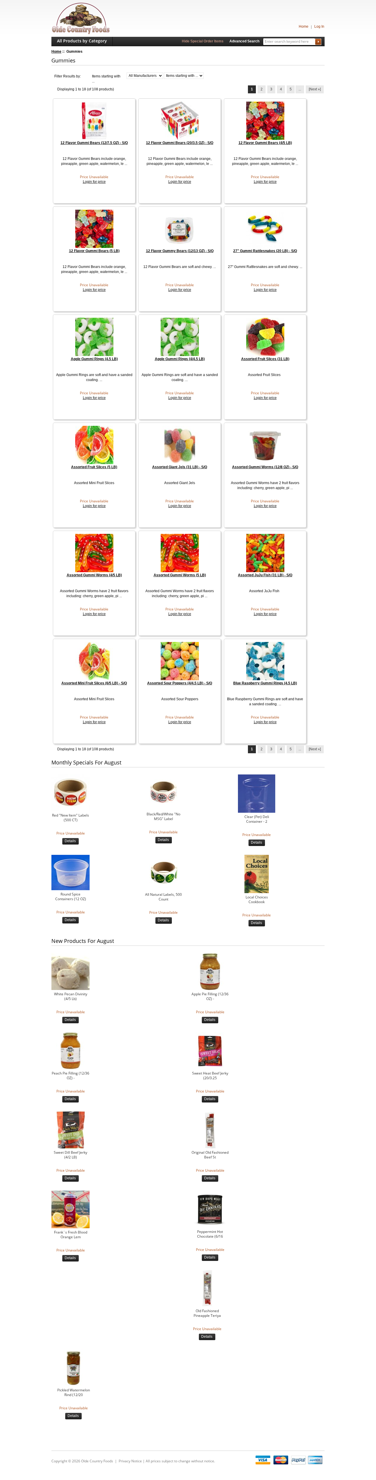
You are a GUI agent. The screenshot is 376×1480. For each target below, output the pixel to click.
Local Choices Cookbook (257, 899)
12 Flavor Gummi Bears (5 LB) (94, 251)
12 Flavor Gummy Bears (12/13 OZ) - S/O (180, 251)
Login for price (94, 182)
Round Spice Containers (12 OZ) (70, 896)
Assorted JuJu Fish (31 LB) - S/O (265, 575)
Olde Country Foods (97, 1461)
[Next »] (315, 89)
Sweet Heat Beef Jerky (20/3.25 (210, 1075)
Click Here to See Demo (70, 1477)
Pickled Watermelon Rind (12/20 (73, 1392)
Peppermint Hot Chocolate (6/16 (210, 1234)
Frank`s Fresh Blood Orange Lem (70, 1234)
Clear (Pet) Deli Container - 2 (256, 819)
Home (303, 26)
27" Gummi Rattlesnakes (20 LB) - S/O (265, 251)
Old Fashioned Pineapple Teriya (207, 1313)
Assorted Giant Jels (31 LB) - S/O (179, 467)
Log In (319, 26)
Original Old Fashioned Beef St (210, 1155)
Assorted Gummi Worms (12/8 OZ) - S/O (265, 467)
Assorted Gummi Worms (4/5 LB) (94, 575)
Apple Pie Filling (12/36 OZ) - (210, 996)
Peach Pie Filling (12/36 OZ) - (70, 1075)
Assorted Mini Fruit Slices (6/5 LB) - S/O (94, 683)
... (299, 89)
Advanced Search (244, 41)
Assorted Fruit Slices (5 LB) (94, 467)
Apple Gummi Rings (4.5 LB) (94, 359)
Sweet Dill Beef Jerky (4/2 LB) (70, 1155)
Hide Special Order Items (203, 41)
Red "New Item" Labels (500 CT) (70, 817)
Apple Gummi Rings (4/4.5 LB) (180, 359)
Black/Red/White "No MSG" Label (163, 816)
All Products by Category (82, 41)
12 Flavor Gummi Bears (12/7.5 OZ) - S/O (94, 143)
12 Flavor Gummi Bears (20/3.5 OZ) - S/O (179, 143)
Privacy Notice (130, 1461)
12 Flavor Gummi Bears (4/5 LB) (265, 143)
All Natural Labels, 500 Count (163, 897)
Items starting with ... (106, 78)
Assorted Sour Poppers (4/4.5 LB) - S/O (179, 683)
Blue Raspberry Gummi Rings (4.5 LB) (265, 683)
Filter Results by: (67, 76)
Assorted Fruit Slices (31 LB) (265, 359)
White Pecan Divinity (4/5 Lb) (70, 996)
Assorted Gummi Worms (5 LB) (180, 575)
